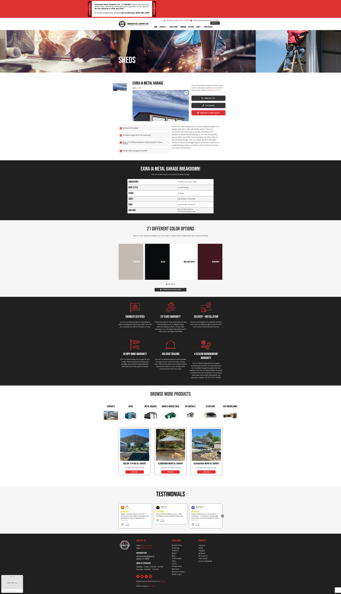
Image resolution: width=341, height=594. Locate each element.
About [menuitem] (198, 27)
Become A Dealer (178, 572)
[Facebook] (137, 576)
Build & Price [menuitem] (174, 27)
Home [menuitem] (155, 27)
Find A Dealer (177, 558)
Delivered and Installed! (130, 128)
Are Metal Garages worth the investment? (137, 135)
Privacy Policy (177, 566)
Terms (174, 564)
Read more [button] (124, 520)
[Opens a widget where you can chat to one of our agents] (12, 583)
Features (175, 550)
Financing (175, 548)
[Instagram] (146, 576)
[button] (118, 515)
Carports (201, 545)
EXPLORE (135, 472)
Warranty (175, 569)
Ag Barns (201, 553)
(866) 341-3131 (214, 90)
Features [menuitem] (191, 27)
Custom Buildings (205, 561)
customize (210, 105)
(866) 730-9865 (184, 20)
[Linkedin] (150, 576)
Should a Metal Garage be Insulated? (135, 151)
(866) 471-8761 (214, 20)
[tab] (111, 415)
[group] (160, 105)
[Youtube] (142, 576)
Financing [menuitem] (183, 27)
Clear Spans (202, 558)
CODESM (152, 586)
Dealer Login (177, 574)
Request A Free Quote (210, 113)
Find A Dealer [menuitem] (208, 27)
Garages (201, 550)
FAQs (174, 561)
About (174, 553)
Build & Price (177, 545)
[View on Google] (122, 507)
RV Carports (203, 556)
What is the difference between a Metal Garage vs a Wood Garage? (142, 143)
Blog (173, 556)
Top (336, 589)
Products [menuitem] (162, 27)
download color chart (171, 290)
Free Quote (215, 23)
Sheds (200, 548)
